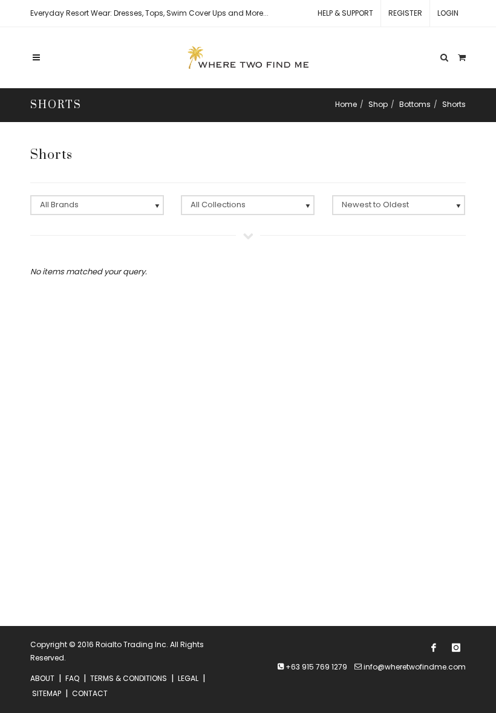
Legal (188, 678)
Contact (90, 693)
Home (346, 104)
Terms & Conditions (128, 678)
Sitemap (46, 693)
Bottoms (415, 104)
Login (447, 13)
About (42, 678)
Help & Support (345, 13)
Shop (378, 104)
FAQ (72, 678)
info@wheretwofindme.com (415, 667)
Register (405, 13)
